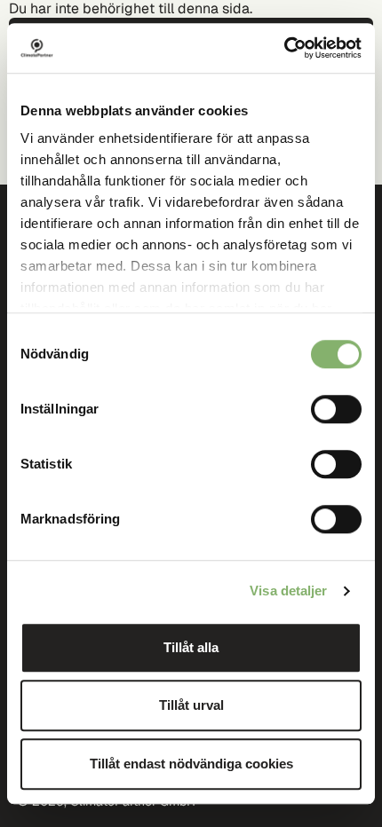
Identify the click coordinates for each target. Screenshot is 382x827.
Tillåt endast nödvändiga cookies (191, 763)
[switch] (336, 409)
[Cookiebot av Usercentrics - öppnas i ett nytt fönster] (284, 47)
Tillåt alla (191, 647)
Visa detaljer (288, 590)
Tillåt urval (191, 705)
